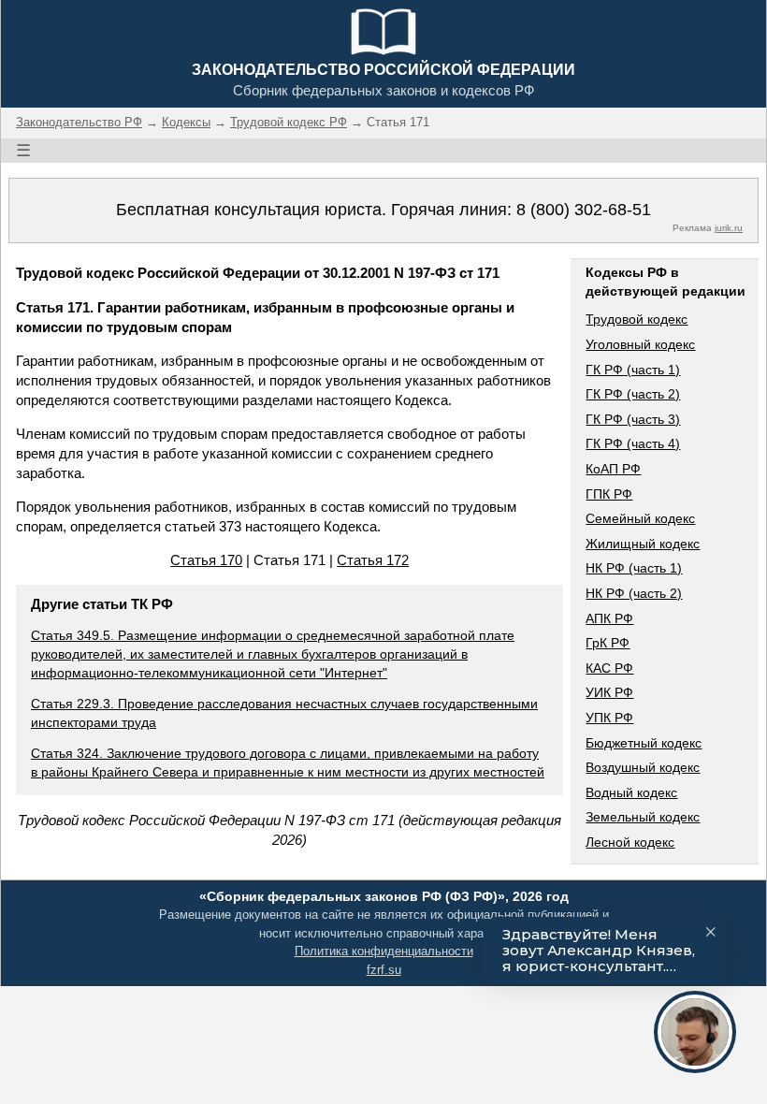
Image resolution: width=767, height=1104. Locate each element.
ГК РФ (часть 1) (633, 369)
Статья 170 (206, 560)
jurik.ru (729, 228)
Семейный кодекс (640, 518)
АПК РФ (609, 618)
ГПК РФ (609, 494)
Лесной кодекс (630, 842)
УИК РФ (609, 692)
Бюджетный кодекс (644, 742)
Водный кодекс (631, 792)
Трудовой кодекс (636, 319)
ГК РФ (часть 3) (633, 419)
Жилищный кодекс (643, 543)
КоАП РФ (613, 468)
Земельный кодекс (643, 816)
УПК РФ (609, 717)
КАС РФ (609, 668)
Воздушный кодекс (643, 767)
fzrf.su (384, 970)
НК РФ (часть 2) (634, 593)
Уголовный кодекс (640, 344)
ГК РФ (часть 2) (633, 393)
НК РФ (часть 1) (634, 567)
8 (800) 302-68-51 (583, 209)
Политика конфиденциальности (384, 951)
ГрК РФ (608, 642)
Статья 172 (373, 560)
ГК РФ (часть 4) (633, 443)
